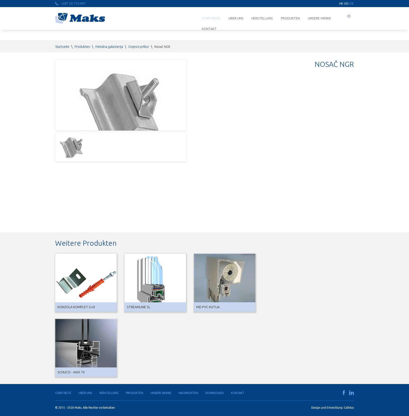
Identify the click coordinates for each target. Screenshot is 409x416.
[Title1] (70, 147)
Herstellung (262, 18)
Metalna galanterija (109, 47)
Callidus (349, 407)
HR (341, 3)
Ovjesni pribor (138, 47)
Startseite (211, 18)
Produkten (290, 18)
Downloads (214, 392)
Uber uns (235, 18)
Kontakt (237, 392)
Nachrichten (188, 392)
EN (346, 3)
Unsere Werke (319, 18)
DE (352, 3)
